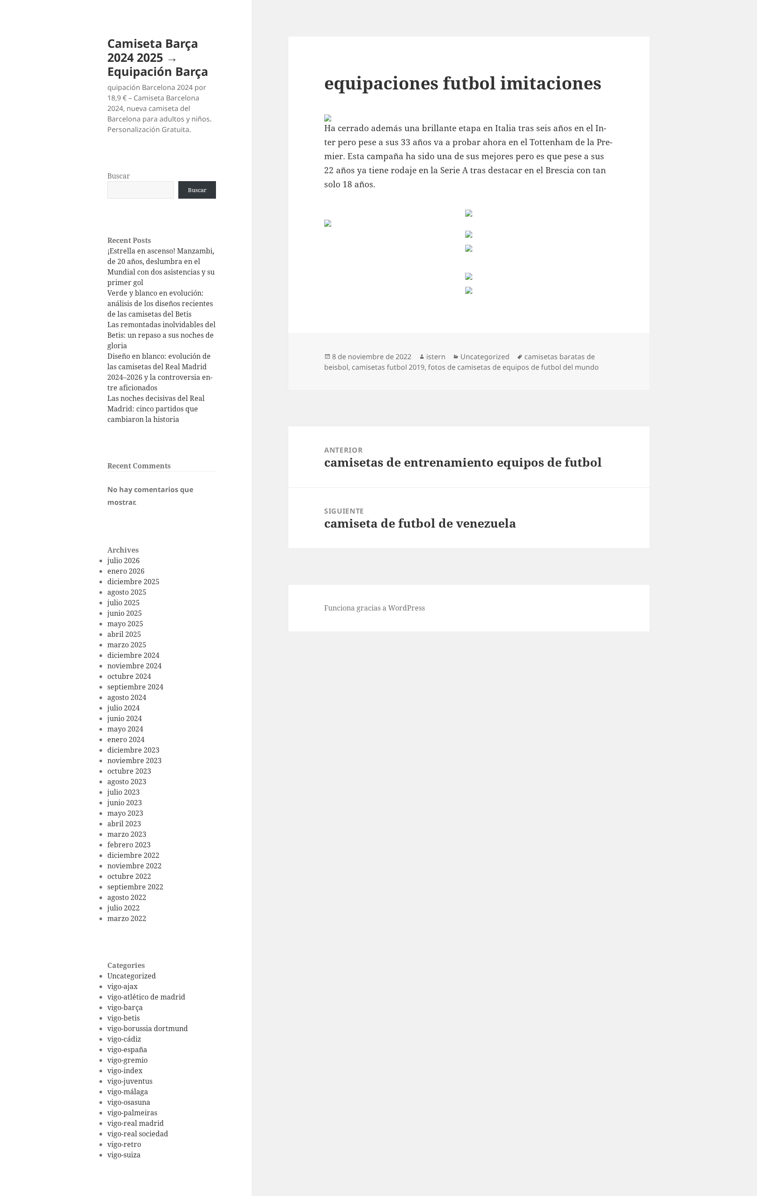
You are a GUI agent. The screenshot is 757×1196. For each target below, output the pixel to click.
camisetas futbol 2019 (388, 367)
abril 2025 (124, 634)
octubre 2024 (129, 676)
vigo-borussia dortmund (147, 1028)
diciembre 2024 (133, 655)
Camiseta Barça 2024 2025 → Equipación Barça (157, 57)
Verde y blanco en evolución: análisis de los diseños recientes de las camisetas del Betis (160, 303)
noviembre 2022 (134, 866)
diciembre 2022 (133, 855)
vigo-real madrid (135, 1123)
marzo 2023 (126, 834)
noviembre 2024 (134, 666)
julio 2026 (123, 560)
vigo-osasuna (128, 1102)
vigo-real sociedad (137, 1134)
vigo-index (124, 1070)
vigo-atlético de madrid (146, 997)
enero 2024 (126, 739)
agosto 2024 (126, 697)
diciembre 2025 (133, 581)
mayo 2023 (125, 813)
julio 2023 (123, 792)
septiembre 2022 (135, 887)
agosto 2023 (126, 781)
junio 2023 (124, 802)
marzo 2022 (126, 918)
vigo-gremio (127, 1060)
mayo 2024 (125, 729)
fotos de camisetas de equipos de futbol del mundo (513, 367)
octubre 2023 (129, 771)
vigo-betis (123, 1018)
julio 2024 (123, 708)
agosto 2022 (126, 897)
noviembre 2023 (134, 760)
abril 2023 (124, 823)
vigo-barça (125, 1007)
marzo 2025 (126, 645)
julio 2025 (123, 602)
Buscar (118, 176)
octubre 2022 (129, 876)
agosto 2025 (126, 592)
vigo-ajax (122, 986)
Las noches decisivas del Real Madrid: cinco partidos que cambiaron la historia (156, 408)
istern (436, 356)
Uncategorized (131, 976)
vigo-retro (124, 1144)
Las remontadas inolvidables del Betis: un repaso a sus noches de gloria (161, 335)
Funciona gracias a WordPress (374, 608)
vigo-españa (127, 1049)
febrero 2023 (129, 845)
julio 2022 (123, 908)
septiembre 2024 (135, 687)
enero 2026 (126, 571)
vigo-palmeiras (132, 1112)
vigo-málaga (127, 1091)
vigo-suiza (124, 1155)
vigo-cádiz (124, 1039)
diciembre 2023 (133, 750)
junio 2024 (124, 718)
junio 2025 (124, 613)
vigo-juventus (129, 1081)
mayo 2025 (125, 623)
